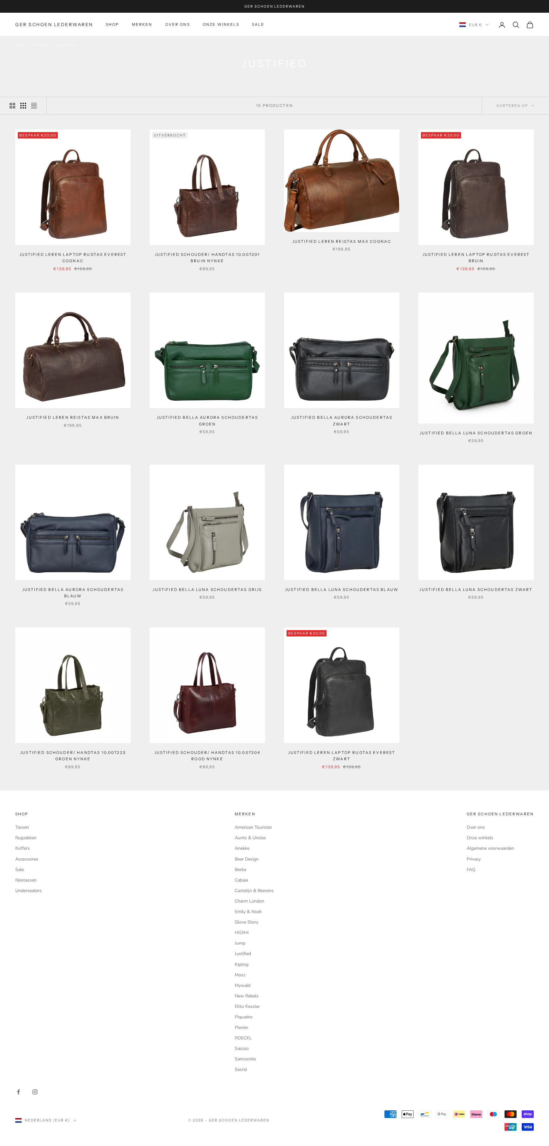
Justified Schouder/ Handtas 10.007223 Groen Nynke (73, 755)
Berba (240, 870)
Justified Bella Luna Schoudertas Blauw (341, 589)
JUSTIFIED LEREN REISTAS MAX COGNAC (341, 241)
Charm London (249, 901)
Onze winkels (480, 838)
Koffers (22, 848)
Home (21, 45)
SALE (258, 24)
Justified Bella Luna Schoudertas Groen (476, 433)
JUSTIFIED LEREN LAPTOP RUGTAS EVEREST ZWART (342, 755)
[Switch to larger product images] (12, 105)
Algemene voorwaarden (490, 848)
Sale (19, 870)
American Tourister (253, 827)
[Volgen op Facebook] (18, 1092)
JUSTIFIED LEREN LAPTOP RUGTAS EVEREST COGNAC (73, 257)
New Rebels (247, 996)
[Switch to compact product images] (34, 105)
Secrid (241, 1069)
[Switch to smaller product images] (23, 105)
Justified (66, 45)
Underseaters (28, 891)
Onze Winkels (221, 24)
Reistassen (26, 880)
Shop (112, 24)
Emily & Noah (248, 912)
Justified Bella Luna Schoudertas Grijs (207, 589)
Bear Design (247, 859)
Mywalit (243, 985)
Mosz (240, 975)
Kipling (241, 964)
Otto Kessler (247, 1006)
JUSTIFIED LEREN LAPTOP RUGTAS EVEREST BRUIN (476, 257)
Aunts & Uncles (250, 838)
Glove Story (246, 922)
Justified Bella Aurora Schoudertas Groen (207, 420)
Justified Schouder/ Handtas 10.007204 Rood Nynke (207, 755)
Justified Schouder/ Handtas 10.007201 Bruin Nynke (207, 257)
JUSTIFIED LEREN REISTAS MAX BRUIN (72, 417)
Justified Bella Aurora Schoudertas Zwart (341, 420)
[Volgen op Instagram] (35, 1092)
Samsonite (245, 1059)
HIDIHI (242, 933)
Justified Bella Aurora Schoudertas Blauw (73, 592)
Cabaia (241, 880)
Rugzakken (26, 838)
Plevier (241, 1027)
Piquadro (244, 1017)
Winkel (42, 45)
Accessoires (26, 859)
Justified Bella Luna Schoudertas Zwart (475, 589)
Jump (240, 943)
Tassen (22, 827)
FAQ (471, 870)
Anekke (242, 848)
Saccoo (242, 1048)
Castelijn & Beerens (254, 891)
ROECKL (243, 1038)
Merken (142, 24)
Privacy (474, 859)
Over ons (177, 24)
